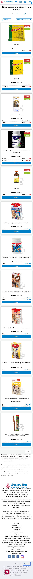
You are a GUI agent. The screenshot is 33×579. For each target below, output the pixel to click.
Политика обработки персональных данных (16, 540)
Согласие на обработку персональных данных (16, 542)
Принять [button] (26, 564)
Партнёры (16, 529)
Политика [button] (18, 575)
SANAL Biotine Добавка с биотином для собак (16, 223)
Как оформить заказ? (16, 532)
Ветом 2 (16, 44)
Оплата (16, 534)
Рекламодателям (16, 549)
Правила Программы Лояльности (16, 551)
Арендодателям (16, 527)
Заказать (16, 53)
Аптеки (16, 523)
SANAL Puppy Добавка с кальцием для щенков (16, 398)
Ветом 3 (16, 78)
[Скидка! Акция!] (16, 33)
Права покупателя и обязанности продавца (16, 538)
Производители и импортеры (16, 547)
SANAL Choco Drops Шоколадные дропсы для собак (16, 291)
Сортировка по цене (23, 19)
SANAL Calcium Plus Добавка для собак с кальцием (16, 257)
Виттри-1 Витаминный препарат (16, 115)
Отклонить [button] (18, 564)
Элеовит (16, 188)
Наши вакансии (16, 525)
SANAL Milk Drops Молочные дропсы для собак (17, 328)
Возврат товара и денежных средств (16, 536)
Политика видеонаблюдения (16, 544)
